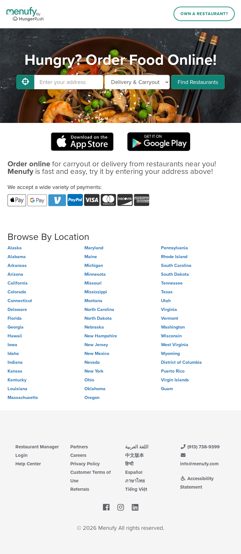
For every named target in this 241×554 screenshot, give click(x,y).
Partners (79, 447)
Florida (15, 318)
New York (94, 371)
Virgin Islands (175, 380)
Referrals (79, 489)
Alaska (15, 248)
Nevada (92, 362)
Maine (90, 256)
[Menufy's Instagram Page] (120, 507)
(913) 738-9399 (203, 447)
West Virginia (174, 344)
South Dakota (175, 274)
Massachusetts (23, 397)
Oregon (91, 397)
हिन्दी (129, 464)
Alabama (17, 256)
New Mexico (96, 353)
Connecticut (20, 300)
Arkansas (17, 265)
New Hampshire (100, 336)
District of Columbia (181, 362)
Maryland (93, 248)
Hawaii (15, 336)
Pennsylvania (174, 248)
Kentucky (17, 380)
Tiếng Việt (136, 489)
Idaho (13, 353)
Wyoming (170, 353)
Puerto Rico (173, 371)
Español (133, 472)
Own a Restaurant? (204, 13)
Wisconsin (171, 336)
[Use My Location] (25, 82)
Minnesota (95, 274)
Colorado (17, 292)
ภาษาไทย (135, 481)
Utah (166, 300)
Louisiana (17, 388)
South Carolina (176, 265)
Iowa (12, 344)
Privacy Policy (85, 464)
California (18, 283)
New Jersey (96, 344)
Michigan (93, 265)
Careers (78, 455)
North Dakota (98, 318)
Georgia (16, 327)
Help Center (28, 464)
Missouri (93, 283)
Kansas (15, 371)
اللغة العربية (136, 447)
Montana (93, 300)
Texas (167, 292)
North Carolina (99, 309)
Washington (173, 327)
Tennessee (172, 283)
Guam (167, 388)
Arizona (15, 274)
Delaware (17, 309)
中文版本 (134, 455)
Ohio (89, 380)
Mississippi (95, 292)
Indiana (15, 362)
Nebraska (94, 327)
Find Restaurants (198, 82)
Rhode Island (174, 256)
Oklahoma (94, 388)
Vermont (169, 318)
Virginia (169, 309)
